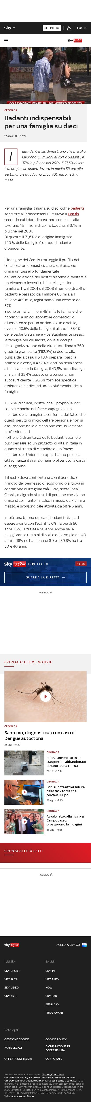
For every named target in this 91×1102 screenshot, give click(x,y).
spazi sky (52, 1004)
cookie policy (56, 1039)
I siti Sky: (9, 961)
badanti (77, 208)
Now (49, 987)
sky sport (12, 970)
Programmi (54, 1012)
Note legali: (11, 1030)
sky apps (52, 979)
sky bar (51, 996)
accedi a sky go (68, 944)
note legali (13, 1047)
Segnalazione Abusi (22, 1096)
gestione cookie (16, 1039)
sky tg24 (11, 979)
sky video (11, 987)
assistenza (58, 1080)
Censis (73, 214)
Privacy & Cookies (30, 1077)
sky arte (10, 996)
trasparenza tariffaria (38, 1080)
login (82, 28)
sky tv (50, 970)
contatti (72, 1080)
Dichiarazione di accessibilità (58, 1048)
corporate (54, 1058)
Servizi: (50, 961)
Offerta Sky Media (18, 1058)
